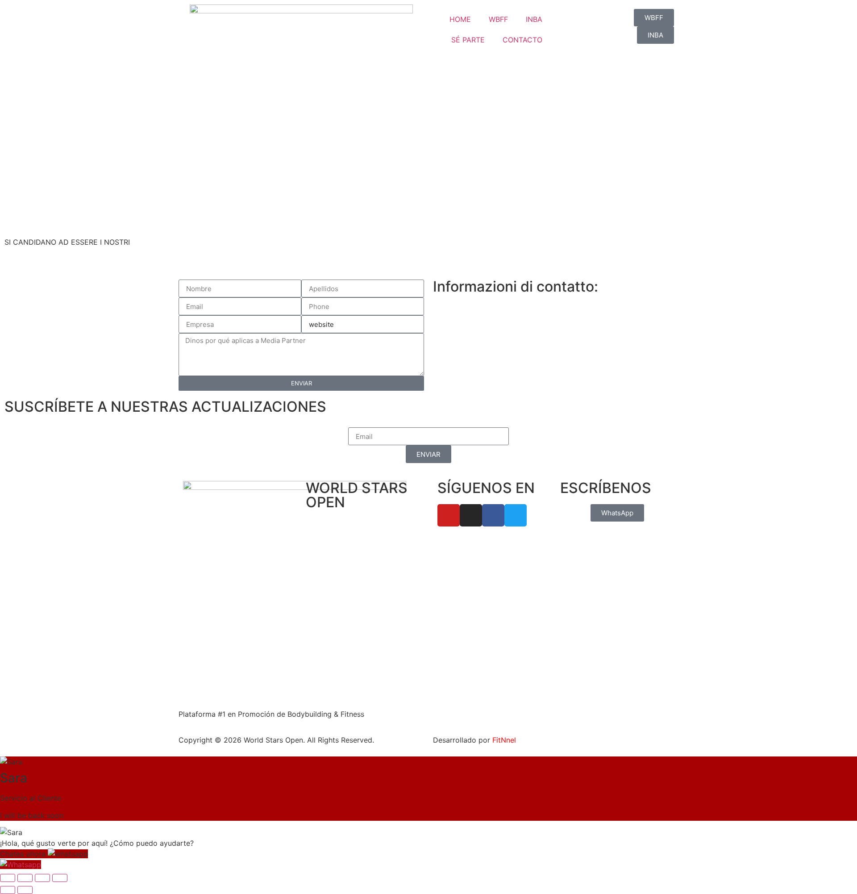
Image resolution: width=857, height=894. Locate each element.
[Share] (42, 878)
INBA (534, 19)
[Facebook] (493, 515)
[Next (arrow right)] (25, 890)
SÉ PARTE (468, 39)
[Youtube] (448, 515)
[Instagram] (471, 515)
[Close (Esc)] (59, 878)
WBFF (498, 19)
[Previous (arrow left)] (7, 890)
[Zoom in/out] (7, 878)
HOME (460, 19)
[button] (44, 853)
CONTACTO (522, 39)
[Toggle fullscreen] (25, 878)
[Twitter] (515, 515)
